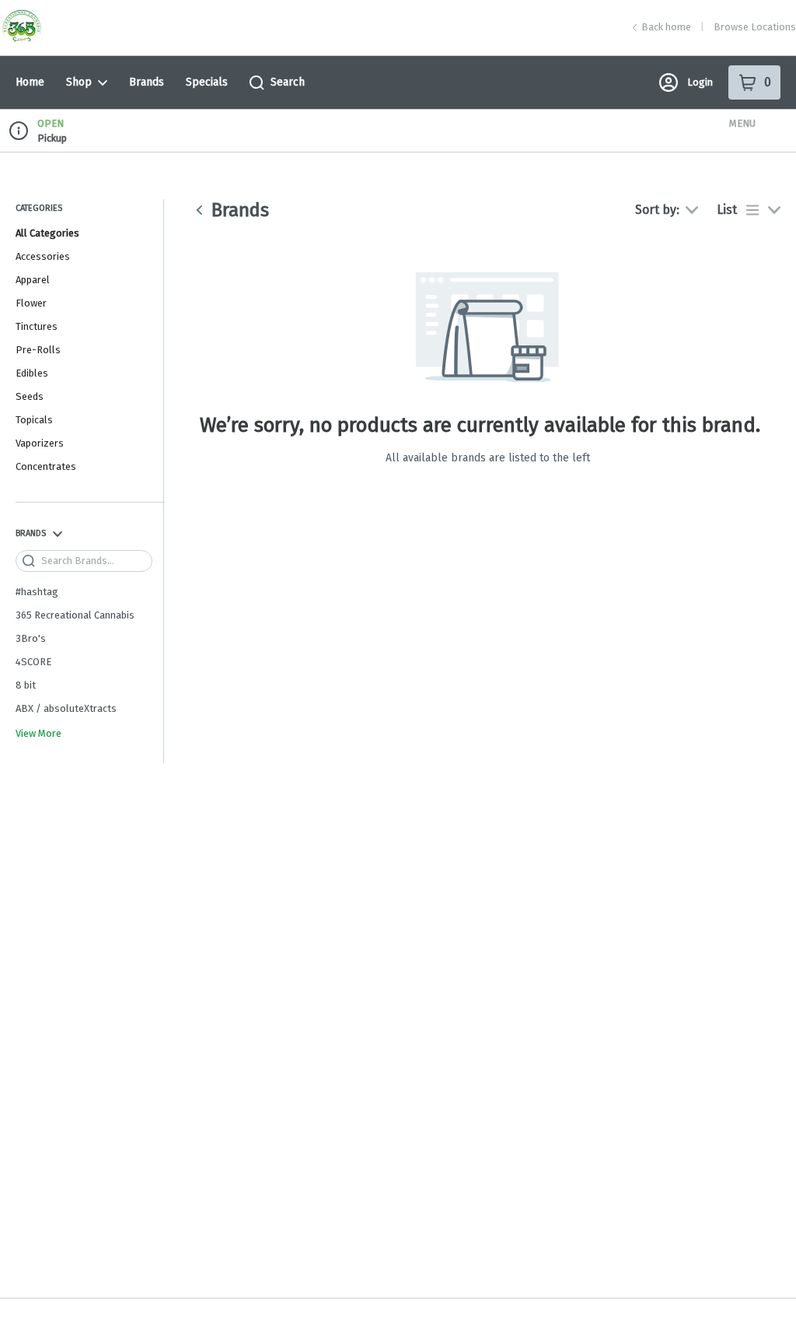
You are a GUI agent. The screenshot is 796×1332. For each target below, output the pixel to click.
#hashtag (37, 592)
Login (700, 82)
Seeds (30, 396)
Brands (146, 82)
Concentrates (46, 466)
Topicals (34, 420)
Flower (31, 303)
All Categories (47, 233)
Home (30, 82)
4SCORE (33, 662)
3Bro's (31, 638)
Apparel (33, 280)
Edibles (32, 373)
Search (288, 82)
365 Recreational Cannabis (75, 615)
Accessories (43, 256)
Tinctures (37, 326)
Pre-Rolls (38, 350)
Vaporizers (40, 443)
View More (38, 733)
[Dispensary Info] (18, 130)
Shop (79, 82)
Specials (207, 82)
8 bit (26, 685)
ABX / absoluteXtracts (66, 708)
